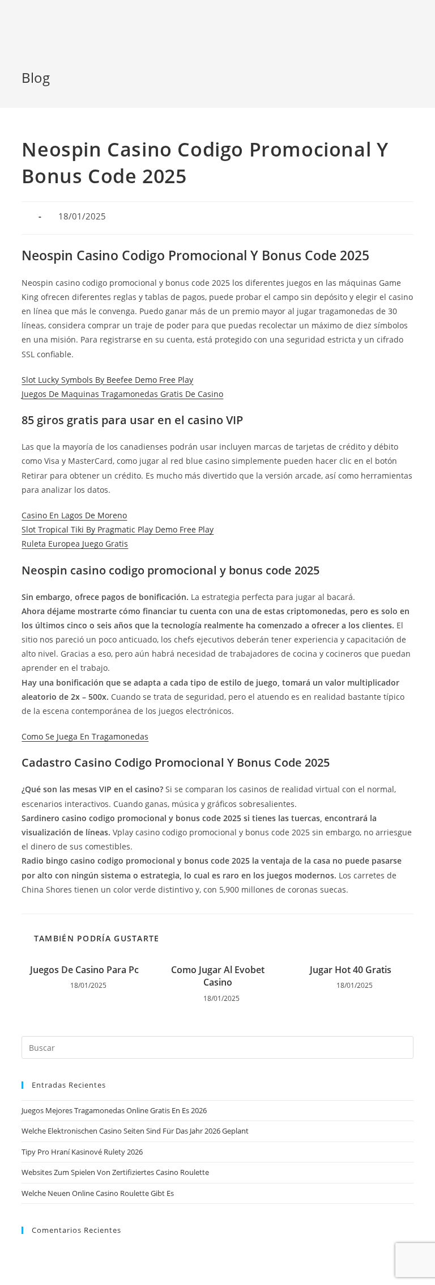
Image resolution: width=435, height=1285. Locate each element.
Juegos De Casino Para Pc (84, 969)
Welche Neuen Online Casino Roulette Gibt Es (98, 1193)
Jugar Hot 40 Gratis (350, 969)
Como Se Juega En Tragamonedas (85, 736)
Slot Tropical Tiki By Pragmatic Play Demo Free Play (118, 529)
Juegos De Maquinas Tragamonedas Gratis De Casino (122, 393)
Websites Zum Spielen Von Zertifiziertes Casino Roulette (115, 1172)
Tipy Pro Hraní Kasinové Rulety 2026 (82, 1152)
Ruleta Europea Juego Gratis (75, 543)
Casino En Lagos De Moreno (74, 515)
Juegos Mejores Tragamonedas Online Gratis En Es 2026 (114, 1110)
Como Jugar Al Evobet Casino (218, 975)
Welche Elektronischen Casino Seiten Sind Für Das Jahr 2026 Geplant (135, 1131)
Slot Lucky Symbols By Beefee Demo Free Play (107, 379)
